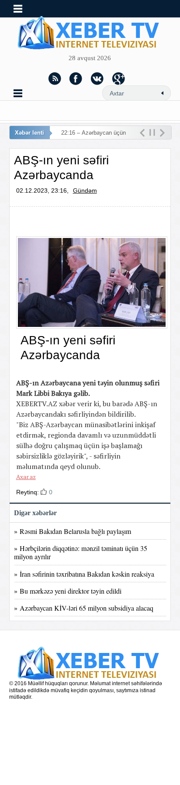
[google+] (118, 78)
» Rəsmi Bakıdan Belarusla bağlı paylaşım (72, 531)
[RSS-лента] (54, 78)
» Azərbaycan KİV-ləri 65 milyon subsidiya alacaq (83, 607)
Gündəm (85, 190)
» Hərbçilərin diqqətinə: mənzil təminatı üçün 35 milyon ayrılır (80, 552)
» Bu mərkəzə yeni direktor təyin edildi (67, 590)
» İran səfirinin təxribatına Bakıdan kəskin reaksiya (84, 573)
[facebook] (76, 78)
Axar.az (26, 477)
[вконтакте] (97, 78)
